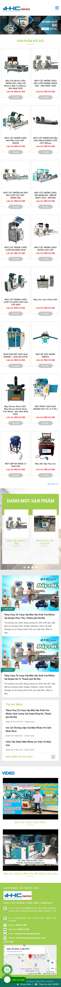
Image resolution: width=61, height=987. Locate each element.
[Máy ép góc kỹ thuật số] (44, 523)
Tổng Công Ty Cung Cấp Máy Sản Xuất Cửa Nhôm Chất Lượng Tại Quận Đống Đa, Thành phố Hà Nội (28, 714)
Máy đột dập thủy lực (45, 464)
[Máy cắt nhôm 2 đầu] (16, 523)
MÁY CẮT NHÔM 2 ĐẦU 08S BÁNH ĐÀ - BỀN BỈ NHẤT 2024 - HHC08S (45, 195)
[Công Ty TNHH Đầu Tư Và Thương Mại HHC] (16, 10)
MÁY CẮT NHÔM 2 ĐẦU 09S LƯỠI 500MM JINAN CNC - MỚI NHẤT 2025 (45, 83)
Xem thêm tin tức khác (19, 757)
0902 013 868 (20, 925)
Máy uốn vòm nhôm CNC (45, 299)
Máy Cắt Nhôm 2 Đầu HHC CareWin (37, 981)
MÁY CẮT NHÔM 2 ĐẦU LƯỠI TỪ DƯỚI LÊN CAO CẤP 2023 (16, 302)
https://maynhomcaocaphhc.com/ (31, 938)
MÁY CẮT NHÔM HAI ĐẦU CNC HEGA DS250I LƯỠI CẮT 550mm (45, 140)
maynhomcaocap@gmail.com (27, 934)
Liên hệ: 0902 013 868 (15, 92)
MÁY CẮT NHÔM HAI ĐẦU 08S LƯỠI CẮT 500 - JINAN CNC (15, 195)
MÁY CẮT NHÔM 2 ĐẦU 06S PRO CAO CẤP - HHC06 (16, 140)
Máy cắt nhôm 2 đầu (16, 542)
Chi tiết (15, 97)
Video (8, 773)
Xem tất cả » (53, 484)
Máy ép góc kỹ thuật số (44, 542)
